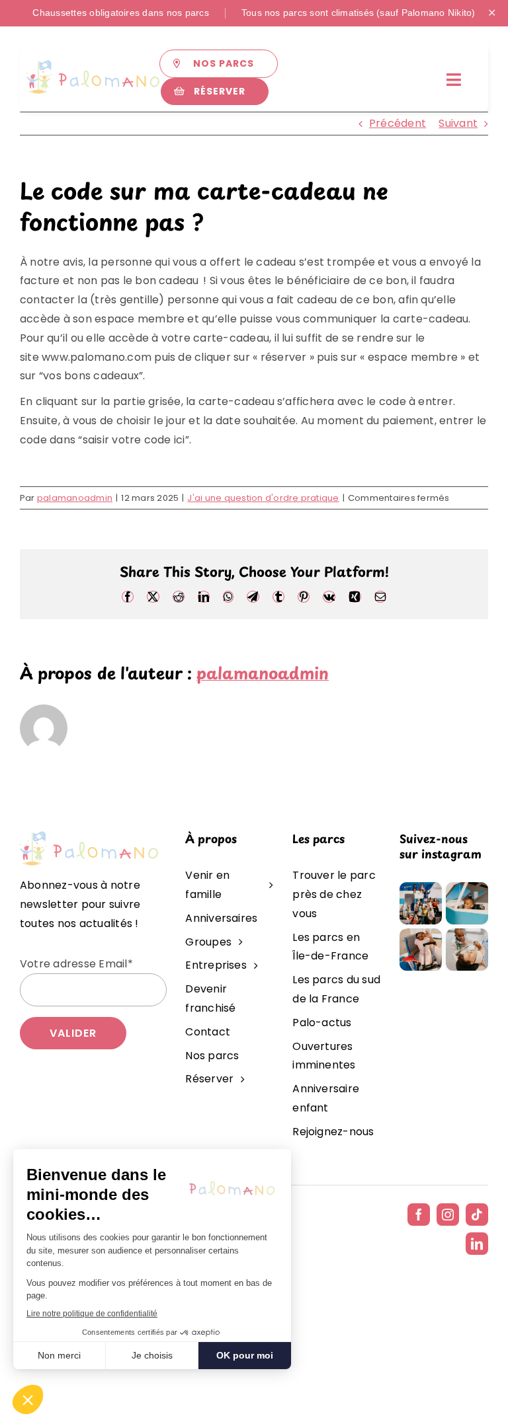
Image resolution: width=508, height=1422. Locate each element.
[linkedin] (477, 1243)
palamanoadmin (74, 498)
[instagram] (448, 1214)
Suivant (458, 123)
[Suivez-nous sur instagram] (444, 887)
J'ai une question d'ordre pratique (263, 498)
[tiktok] (477, 1214)
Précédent (397, 123)
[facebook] (418, 1214)
